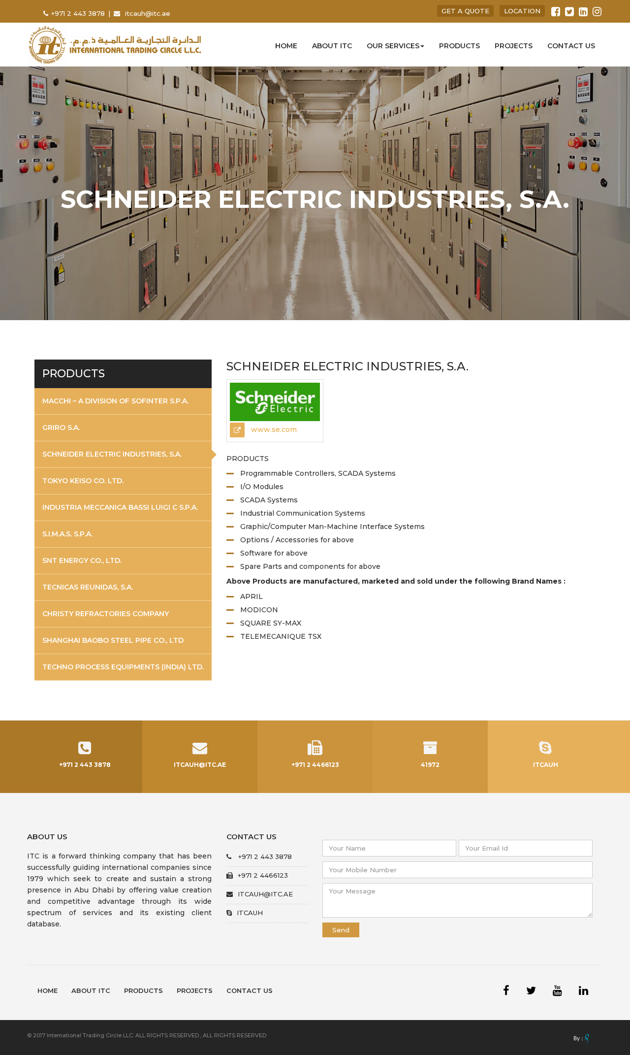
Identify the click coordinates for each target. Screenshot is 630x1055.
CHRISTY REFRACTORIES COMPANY (105, 613)
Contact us (571, 45)
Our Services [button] (393, 45)
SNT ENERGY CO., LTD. (82, 560)
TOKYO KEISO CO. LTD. (83, 480)
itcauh (250, 913)
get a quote (465, 11)
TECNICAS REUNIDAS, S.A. (87, 587)
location (522, 11)
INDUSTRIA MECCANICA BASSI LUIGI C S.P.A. (120, 507)
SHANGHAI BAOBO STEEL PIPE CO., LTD (113, 640)
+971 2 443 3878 (79, 13)
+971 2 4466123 (263, 875)
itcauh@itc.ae (147, 13)
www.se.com (273, 429)
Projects (514, 45)
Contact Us (249, 990)
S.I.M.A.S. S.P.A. (67, 533)
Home (286, 45)
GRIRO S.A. (61, 427)
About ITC (332, 45)
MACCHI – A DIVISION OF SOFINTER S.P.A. (115, 400)
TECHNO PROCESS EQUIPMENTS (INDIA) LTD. (123, 666)
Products (459, 45)
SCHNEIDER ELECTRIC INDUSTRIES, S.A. (112, 454)
